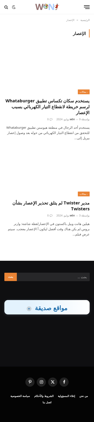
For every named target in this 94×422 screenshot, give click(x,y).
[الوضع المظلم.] (14, 7)
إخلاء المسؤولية (66, 396)
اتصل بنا (47, 402)
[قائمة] (87, 7)
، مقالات (84, 91)
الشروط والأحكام (44, 396)
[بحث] (6, 7)
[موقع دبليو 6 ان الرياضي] (46, 7)
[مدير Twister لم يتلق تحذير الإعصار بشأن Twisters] (47, 172)
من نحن (83, 396)
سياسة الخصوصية (20, 396)
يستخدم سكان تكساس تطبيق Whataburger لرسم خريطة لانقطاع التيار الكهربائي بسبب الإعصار (47, 106)
